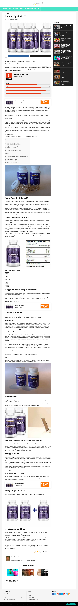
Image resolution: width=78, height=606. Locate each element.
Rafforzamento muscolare (32, 8)
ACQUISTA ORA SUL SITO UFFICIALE (44, 101)
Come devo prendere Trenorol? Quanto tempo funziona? (18, 156)
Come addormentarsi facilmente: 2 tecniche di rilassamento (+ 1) (66, 45)
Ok (67, 604)
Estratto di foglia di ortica (11, 151)
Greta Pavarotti (15, 556)
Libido (21, 8)
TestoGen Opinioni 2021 (43, 579)
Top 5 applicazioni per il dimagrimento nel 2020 (66, 63)
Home (6, 13)
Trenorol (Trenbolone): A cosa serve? (13, 144)
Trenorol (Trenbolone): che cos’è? (12, 143)
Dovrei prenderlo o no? (10, 154)
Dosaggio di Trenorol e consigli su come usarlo (15, 146)
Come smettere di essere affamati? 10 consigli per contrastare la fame (66, 69)
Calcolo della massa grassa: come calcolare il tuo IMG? (66, 82)
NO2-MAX (7, 272)
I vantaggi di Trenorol (11, 157)
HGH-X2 (6, 273)
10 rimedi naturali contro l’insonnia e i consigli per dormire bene (66, 51)
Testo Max (7, 285)
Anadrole (7, 282)
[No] (76, 604)
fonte (20, 329)
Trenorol (6, 277)
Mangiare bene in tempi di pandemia (66, 39)
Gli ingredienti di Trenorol (11, 147)
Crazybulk (44, 66)
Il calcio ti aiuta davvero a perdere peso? (66, 76)
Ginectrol (6, 283)
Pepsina (7, 153)
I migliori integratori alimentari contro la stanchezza (65, 33)
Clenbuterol (7, 279)
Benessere (15, 8)
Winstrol (6, 276)
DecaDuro (7, 274)
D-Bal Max (7, 286)
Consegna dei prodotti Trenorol (13, 160)
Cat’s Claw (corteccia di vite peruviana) (13, 150)
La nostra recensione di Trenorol (13, 162)
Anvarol (6, 280)
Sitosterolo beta (9, 149)
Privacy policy (72, 604)
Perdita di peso (7, 8)
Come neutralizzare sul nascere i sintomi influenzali (66, 26)
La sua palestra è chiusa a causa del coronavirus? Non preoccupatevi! (12, 580)
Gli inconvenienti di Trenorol (12, 159)
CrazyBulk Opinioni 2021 (27, 579)
